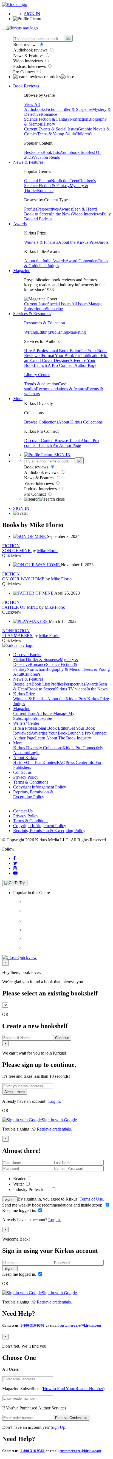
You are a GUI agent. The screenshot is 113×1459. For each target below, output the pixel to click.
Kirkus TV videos (70, 689)
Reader (20, 1178)
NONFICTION (16, 630)
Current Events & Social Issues (51, 129)
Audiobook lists (73, 152)
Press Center (76, 762)
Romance (49, 114)
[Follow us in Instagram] (15, 868)
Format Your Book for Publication (71, 355)
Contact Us (23, 811)
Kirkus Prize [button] (24, 694)
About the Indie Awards (45, 260)
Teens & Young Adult (56, 134)
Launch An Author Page (60, 445)
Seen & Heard (84, 209)
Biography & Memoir (64, 669)
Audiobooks (35, 109)
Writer (19, 1184)
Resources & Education (44, 323)
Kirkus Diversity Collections (38, 747)
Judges (53, 265)
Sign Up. (58, 1427)
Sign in (9, 1199)
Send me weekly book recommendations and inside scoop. (53, 1205)
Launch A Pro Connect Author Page (65, 365)
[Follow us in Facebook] (14, 858)
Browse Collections (41, 422)
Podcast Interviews (30, 66)
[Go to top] (14, 883)
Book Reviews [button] (26, 86)
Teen (74, 180)
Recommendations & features (61, 388)
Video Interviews (28, 61)
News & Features (28, 55)
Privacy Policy (25, 777)
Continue (62, 1038)
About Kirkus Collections (80, 422)
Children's (83, 134)
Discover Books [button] (27, 654)
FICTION (11, 545)
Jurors (103, 242)
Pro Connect (24, 71)
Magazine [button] (21, 270)
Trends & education (41, 384)
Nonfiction (79, 119)
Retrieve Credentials (71, 1418)
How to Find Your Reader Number (73, 1388)
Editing (43, 332)
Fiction (52, 109)
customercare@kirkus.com (80, 1325)
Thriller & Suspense (75, 109)
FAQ (61, 762)
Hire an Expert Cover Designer (66, 358)
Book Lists (41, 684)
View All (32, 104)
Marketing (77, 332)
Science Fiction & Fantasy (47, 119)
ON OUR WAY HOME (24, 579)
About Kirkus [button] (25, 757)
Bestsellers (33, 152)
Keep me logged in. (19, 1210)
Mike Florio (47, 550)
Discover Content (39, 440)
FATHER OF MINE (20, 607)
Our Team (35, 762)
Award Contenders (82, 260)
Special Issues (59, 303)
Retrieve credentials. (54, 1129)
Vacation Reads (46, 157)
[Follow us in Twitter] (15, 863)
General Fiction (37, 180)
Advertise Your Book (49, 733)
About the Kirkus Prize (78, 242)
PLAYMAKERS (17, 635)
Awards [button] (20, 223)
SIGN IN (32, 13)
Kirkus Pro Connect (80, 747)
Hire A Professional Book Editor (52, 350)
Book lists (51, 152)
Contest (50, 762)
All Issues (79, 303)
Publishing (59, 332)
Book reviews (25, 44)
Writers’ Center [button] (26, 723)
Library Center (37, 374)
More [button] (17, 398)
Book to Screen (37, 214)
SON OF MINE (17, 550)
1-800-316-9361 (32, 1325)
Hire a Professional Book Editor (41, 728)
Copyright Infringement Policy (39, 787)
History (48, 124)
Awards (65, 209)
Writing (30, 332)
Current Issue (35, 303)
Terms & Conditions (30, 782)
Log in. (54, 1101)
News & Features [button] (28, 162)
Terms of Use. (91, 1199)
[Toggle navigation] (4, 29)
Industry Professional (32, 1189)
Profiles (30, 209)
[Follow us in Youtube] (15, 873)
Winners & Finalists (41, 242)
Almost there (14, 1092)
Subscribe (54, 308)
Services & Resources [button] (32, 313)
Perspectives (48, 209)
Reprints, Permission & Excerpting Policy (33, 794)
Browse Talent (68, 440)
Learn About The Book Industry (63, 738)
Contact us (22, 772)
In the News (61, 214)
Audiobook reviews (31, 50)
